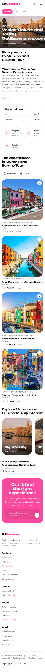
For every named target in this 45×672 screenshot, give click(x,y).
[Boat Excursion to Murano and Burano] (22, 199)
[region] (22, 436)
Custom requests (9, 620)
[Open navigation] (41, 3)
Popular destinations (10, 574)
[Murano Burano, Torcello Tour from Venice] (22, 369)
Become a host (8, 591)
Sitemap (5, 644)
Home (4, 22)
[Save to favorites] (39, 183)
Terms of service (8, 632)
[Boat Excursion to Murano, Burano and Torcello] (22, 256)
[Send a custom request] (37, 515)
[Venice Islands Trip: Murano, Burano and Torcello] (22, 312)
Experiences (7, 557)
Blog (4, 570)
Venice (19, 22)
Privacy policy (7, 636)
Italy (11, 22)
